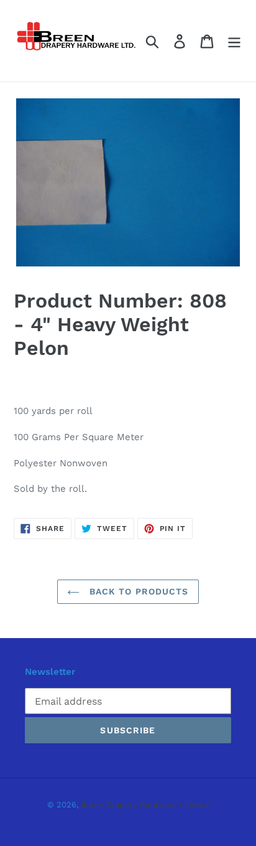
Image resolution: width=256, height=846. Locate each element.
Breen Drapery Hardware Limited (145, 804)
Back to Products (137, 591)
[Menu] (234, 41)
